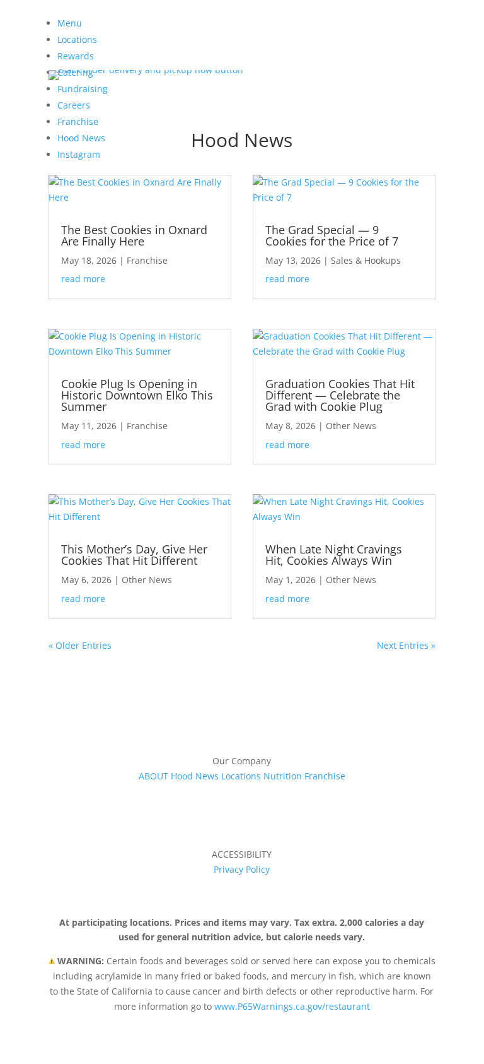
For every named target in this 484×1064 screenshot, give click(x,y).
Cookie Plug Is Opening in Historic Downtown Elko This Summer (137, 395)
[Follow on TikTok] (255, 794)
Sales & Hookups (366, 260)
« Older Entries (80, 645)
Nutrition (282, 776)
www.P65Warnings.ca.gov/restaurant (292, 1006)
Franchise (147, 260)
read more (83, 279)
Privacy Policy (242, 869)
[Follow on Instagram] (229, 794)
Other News (147, 580)
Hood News (195, 776)
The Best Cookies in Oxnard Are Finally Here (134, 235)
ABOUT (153, 776)
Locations (241, 776)
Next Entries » (406, 645)
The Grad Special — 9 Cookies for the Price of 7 (331, 235)
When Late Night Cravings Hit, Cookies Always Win (333, 554)
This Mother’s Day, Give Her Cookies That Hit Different (134, 554)
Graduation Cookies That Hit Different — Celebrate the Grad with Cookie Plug (340, 395)
